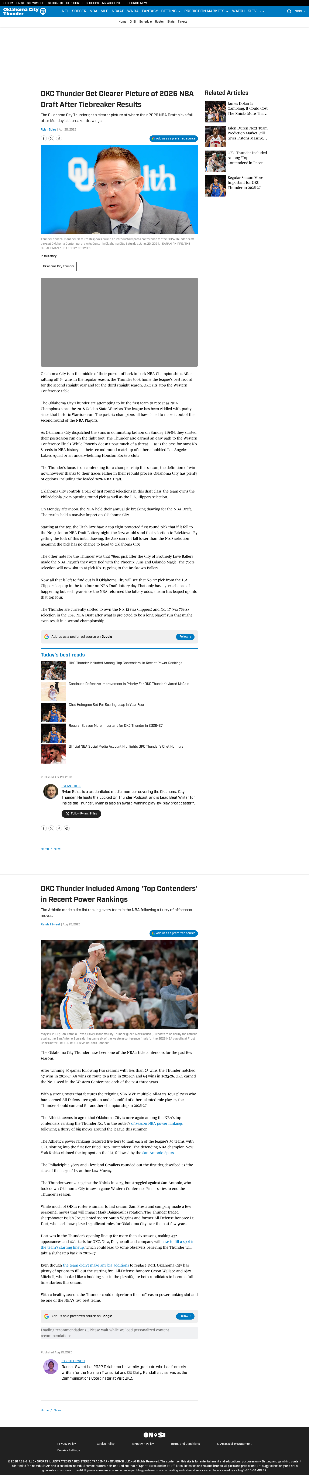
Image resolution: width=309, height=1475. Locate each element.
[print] (67, 828)
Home (123, 21)
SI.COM (8, 3)
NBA (93, 11)
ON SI (20, 3)
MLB (105, 11)
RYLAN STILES (71, 786)
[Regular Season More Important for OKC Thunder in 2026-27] (236, 186)
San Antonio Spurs (158, 1153)
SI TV (252, 11)
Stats (171, 21)
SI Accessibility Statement (234, 1444)
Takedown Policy (142, 1444)
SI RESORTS (74, 3)
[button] (171, 11)
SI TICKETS (55, 3)
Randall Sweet (50, 924)
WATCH (238, 11)
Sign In (300, 11)
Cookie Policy (105, 1444)
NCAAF (118, 11)
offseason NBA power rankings (157, 1123)
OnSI (133, 21)
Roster (159, 21)
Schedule (145, 21)
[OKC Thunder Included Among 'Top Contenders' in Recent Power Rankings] (236, 161)
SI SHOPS (92, 3)
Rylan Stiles (48, 129)
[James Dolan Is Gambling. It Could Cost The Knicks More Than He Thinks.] (236, 111)
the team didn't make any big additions (96, 1265)
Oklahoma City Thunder (58, 266)
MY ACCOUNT (111, 3)
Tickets (182, 21)
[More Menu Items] (262, 11)
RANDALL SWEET (73, 1361)
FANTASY (150, 11)
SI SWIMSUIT (36, 3)
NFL (65, 11)
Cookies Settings (68, 1450)
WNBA (133, 11)
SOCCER (79, 11)
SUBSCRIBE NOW (135, 3)
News (57, 849)
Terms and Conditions (185, 1444)
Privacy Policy (66, 1444)
